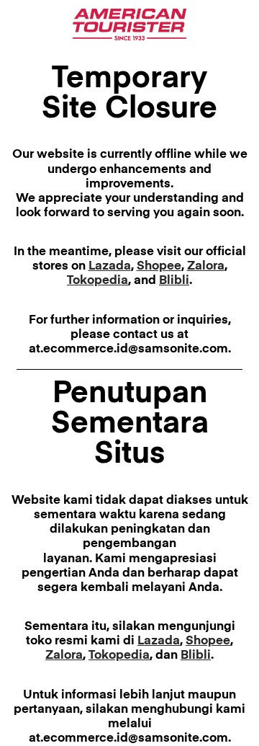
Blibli (174, 281)
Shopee (159, 266)
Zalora (205, 266)
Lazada (109, 266)
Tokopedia (97, 281)
